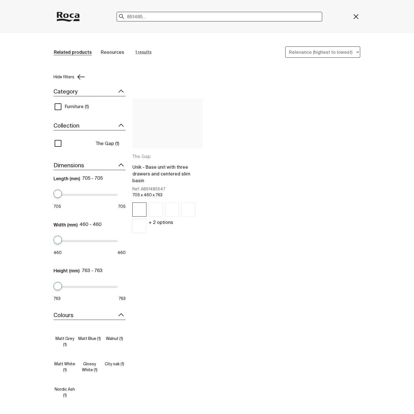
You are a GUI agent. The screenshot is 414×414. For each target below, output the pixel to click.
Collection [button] (66, 125)
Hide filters (64, 77)
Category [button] (65, 91)
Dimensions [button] (69, 165)
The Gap (141, 156)
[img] (139, 209)
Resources (112, 52)
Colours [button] (64, 315)
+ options (161, 222)
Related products (73, 52)
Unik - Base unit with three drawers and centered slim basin (161, 173)
